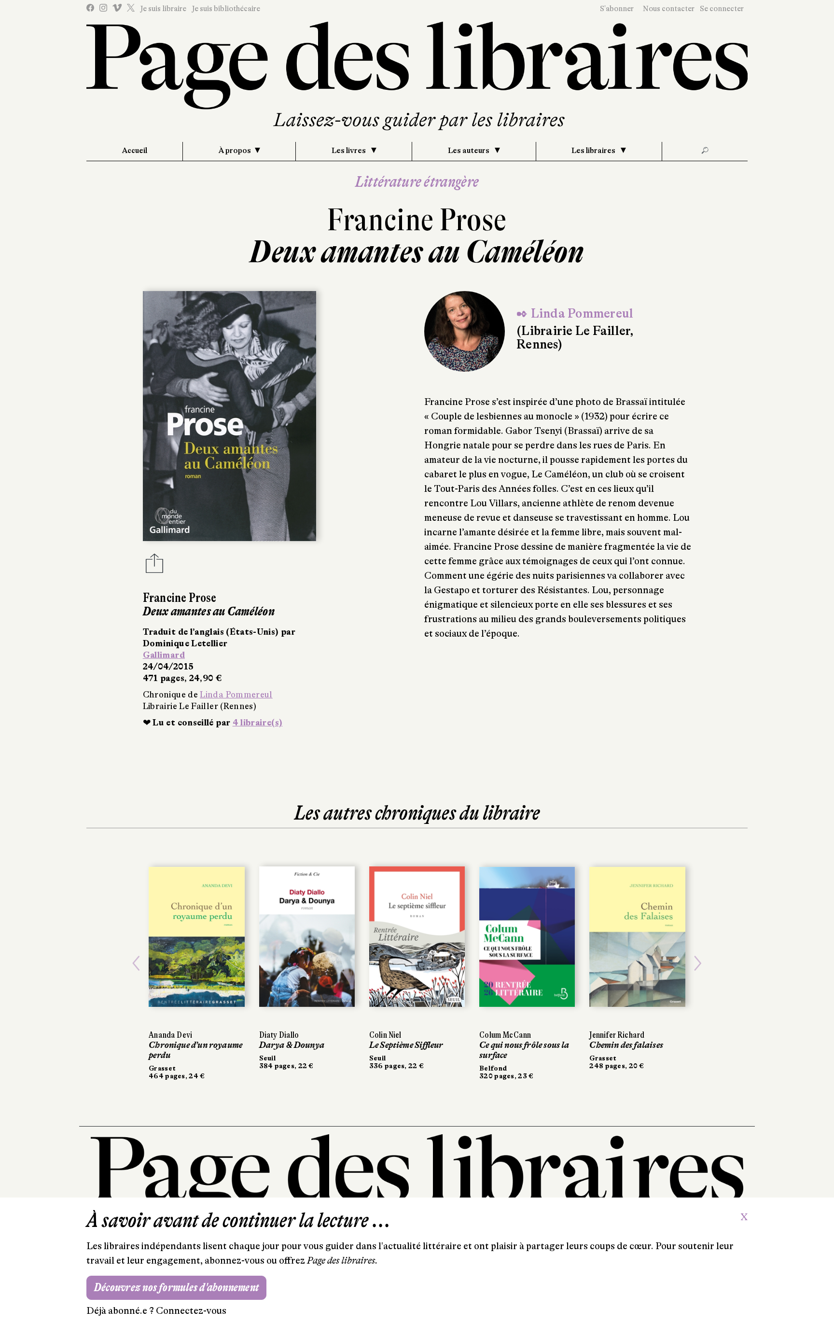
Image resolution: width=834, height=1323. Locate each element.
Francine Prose (417, 220)
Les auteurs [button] (469, 150)
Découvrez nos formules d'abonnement (176, 1287)
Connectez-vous (191, 1310)
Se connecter (722, 8)
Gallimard (164, 655)
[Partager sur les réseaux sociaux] (154, 566)
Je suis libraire (163, 8)
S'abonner (617, 8)
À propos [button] (235, 150)
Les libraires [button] (594, 150)
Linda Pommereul (236, 694)
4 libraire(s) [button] (258, 722)
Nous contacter (669, 8)
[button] (136, 964)
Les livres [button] (349, 150)
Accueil (134, 150)
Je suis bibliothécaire (226, 8)
